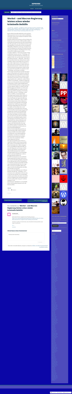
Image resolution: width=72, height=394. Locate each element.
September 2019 (55, 322)
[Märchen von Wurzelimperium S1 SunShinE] (56, 77)
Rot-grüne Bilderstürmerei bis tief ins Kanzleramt (13, 200)
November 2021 (55, 292)
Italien (20, 29)
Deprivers (36, 4)
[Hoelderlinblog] (56, 186)
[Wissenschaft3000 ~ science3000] (63, 101)
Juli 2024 (53, 254)
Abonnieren (55, 225)
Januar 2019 (54, 332)
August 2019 (54, 323)
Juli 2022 (53, 282)
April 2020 (54, 314)
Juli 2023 (53, 268)
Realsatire (9, 28)
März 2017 (54, 357)
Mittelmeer (9, 30)
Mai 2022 (53, 285)
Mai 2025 (53, 242)
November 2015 (55, 376)
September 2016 (55, 364)
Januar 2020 (54, 318)
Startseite (32, 8)
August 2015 (54, 379)
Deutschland (29, 27)
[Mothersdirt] (56, 163)
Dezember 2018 (54, 333)
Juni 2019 (53, 326)
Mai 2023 (53, 271)
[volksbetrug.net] (56, 147)
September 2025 (55, 238)
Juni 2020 (53, 312)
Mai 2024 (53, 256)
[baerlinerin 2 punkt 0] (56, 194)
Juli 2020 (53, 310)
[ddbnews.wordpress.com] (63, 116)
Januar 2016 (54, 374)
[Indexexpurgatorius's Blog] (56, 171)
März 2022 (54, 287)
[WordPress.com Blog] (63, 194)
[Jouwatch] (63, 85)
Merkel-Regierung (37, 29)
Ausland (25, 27)
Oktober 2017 (54, 349)
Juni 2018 (53, 340)
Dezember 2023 (54, 262)
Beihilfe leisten (12, 29)
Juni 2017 (53, 354)
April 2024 (54, 258)
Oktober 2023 (54, 265)
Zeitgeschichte (37, 28)
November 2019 (55, 320)
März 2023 (54, 273)
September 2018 (55, 336)
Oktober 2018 (54, 335)
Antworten (14, 227)
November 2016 (55, 362)
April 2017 (54, 356)
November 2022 (55, 278)
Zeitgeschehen (32, 28)
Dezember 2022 (54, 276)
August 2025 (54, 239)
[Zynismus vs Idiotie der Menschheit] (63, 124)
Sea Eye (18, 30)
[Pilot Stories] (56, 202)
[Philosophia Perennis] (63, 93)
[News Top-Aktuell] (56, 124)
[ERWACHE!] (63, 147)
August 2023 (54, 267)
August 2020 (54, 309)
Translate (60, 19)
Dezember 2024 (54, 248)
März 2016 (54, 372)
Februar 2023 (54, 274)
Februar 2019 (54, 330)
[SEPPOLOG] (63, 202)
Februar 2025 (54, 246)
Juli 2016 (53, 367)
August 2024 (54, 253)
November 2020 (55, 306)
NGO (12, 30)
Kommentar (40, 242)
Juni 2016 (53, 368)
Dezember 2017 (54, 347)
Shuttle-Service (28, 30)
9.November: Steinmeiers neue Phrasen (59, 50)
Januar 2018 (54, 346)
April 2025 (54, 244)
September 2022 (55, 280)
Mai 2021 (53, 299)
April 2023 (54, 272)
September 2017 (55, 350)
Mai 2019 (53, 327)
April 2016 (54, 370)
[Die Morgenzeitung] (63, 108)
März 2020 (54, 315)
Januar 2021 (54, 303)
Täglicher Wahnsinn (14, 28)
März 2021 (54, 301)
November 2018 (55, 334)
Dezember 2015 (54, 375)
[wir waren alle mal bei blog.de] (63, 140)
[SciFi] (56, 85)
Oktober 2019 (54, 321)
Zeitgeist (27, 28)
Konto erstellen (55, 32)
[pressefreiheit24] (63, 171)
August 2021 (54, 295)
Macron (30, 29)
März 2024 (54, 259)
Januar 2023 (54, 275)
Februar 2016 (54, 373)
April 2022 (54, 286)
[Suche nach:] (56, 230)
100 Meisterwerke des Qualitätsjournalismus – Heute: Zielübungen (56, 45)
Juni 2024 (53, 255)
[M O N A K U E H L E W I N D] (56, 179)
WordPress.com (54, 37)
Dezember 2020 (54, 305)
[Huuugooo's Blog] (63, 186)
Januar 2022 (54, 289)
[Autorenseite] (63, 179)
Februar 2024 (54, 260)
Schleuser (15, 30)
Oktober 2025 (54, 237)
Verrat (32, 30)
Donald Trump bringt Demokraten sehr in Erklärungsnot (40, 201)
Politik (42, 27)
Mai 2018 (53, 341)
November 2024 (55, 249)
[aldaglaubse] (56, 155)
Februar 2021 (54, 302)
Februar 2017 (54, 359)
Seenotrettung (23, 30)
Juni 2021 (53, 298)
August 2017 (54, 352)
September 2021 (55, 294)
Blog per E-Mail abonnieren (59, 216)
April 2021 (54, 300)
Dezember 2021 (54, 291)
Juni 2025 (53, 241)
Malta (33, 29)
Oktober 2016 (54, 363)
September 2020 (55, 308)
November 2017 (55, 348)
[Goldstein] (63, 77)
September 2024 (55, 252)
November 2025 (55, 235)
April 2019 (54, 328)
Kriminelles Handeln (25, 29)
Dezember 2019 (54, 319)
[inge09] (56, 210)
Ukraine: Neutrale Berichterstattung (58, 51)
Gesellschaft (38, 27)
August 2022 (54, 281)
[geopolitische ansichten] (56, 116)
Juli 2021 (53, 296)
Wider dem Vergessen (22, 28)
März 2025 (54, 245)
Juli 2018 (53, 339)
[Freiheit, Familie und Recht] (63, 155)
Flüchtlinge (17, 29)
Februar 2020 (54, 316)
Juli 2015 (53, 380)
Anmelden (54, 33)
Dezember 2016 (54, 361)
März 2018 (54, 343)
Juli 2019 (53, 325)
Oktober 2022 (54, 279)
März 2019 (54, 329)
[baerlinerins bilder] (63, 163)
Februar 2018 (54, 345)
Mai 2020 (53, 313)
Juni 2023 (53, 269)
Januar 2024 (54, 261)
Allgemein (22, 27)
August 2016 (54, 366)
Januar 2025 (54, 247)
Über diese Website (38, 8)
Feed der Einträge (55, 34)
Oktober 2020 (54, 307)
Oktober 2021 (54, 293)
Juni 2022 (53, 283)
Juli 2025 (53, 240)
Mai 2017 (53, 355)
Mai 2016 (53, 369)
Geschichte (34, 27)
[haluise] (56, 140)
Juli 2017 (53, 353)
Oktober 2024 (54, 251)
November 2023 (55, 264)
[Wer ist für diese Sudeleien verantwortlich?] (56, 101)
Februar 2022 (54, 288)
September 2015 (55, 377)
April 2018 (54, 342)
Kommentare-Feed (55, 36)
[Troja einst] (56, 108)
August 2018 (54, 337)
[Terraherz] (63, 132)
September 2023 (55, 266)
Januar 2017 (54, 360)
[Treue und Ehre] (56, 132)
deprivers (17, 27)
